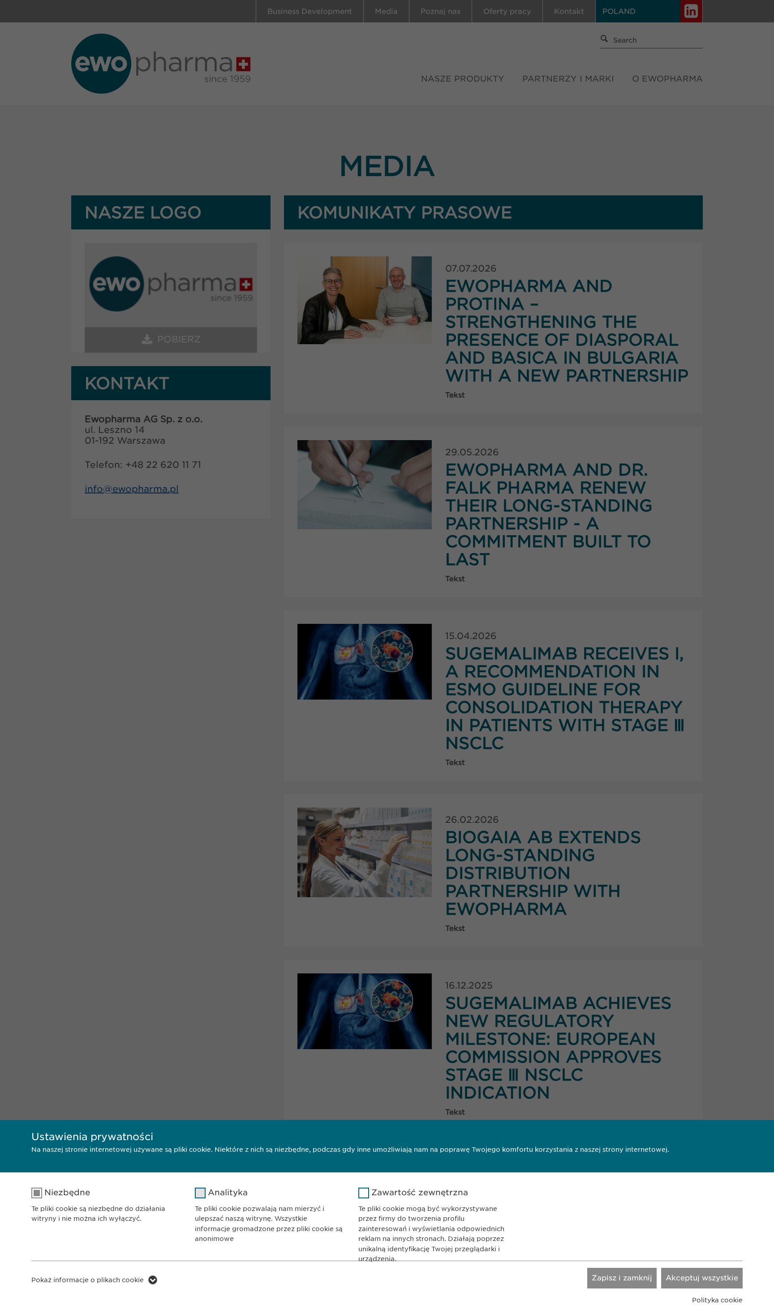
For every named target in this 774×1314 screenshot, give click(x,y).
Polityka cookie (717, 1300)
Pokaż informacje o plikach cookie (87, 1280)
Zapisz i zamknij (622, 1278)
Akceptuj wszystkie (702, 1278)
